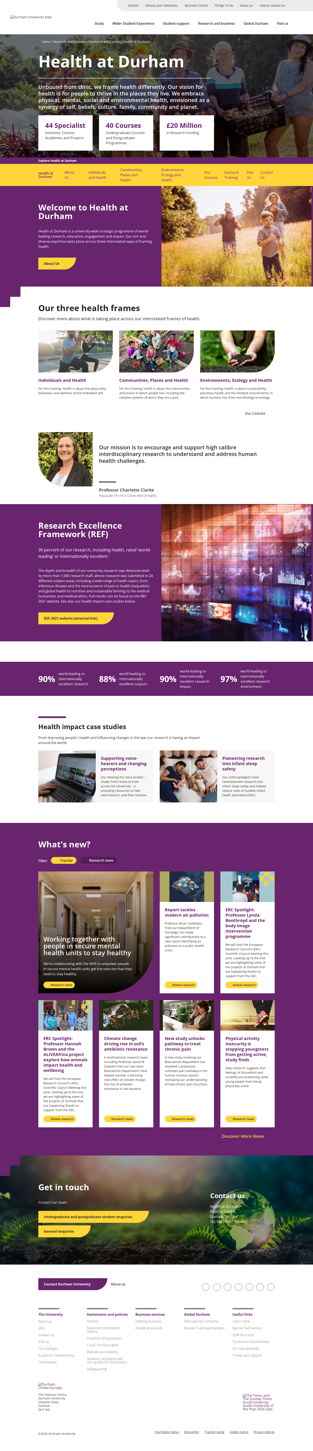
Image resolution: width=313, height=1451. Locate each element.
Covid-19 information (103, 1345)
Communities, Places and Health (131, 174)
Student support (176, 23)
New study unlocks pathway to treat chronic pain (185, 1044)
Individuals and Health (97, 175)
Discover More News (243, 1136)
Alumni (133, 5)
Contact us (46, 1335)
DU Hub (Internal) (246, 1348)
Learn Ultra (241, 1321)
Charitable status (167, 1432)
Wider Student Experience (133, 23)
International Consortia (201, 1321)
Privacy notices (264, 1432)
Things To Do (224, 5)
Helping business (148, 1321)
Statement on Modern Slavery (103, 1330)
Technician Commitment (251, 1341)
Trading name (214, 1432)
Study (99, 23)
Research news (100, 860)
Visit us (282, 23)
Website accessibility (102, 1352)
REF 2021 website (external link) (71, 618)
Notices (92, 1321)
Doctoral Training (231, 175)
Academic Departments (56, 1355)
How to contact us (272, 5)
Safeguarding (97, 1369)
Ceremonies (47, 1362)
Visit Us (250, 175)
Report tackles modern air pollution (187, 912)
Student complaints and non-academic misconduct (107, 1360)
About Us (69, 175)
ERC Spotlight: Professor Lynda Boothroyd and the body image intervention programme (245, 923)
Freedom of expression (104, 1338)
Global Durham (256, 23)
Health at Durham (136, 42)
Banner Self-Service (247, 1328)
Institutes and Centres (105, 42)
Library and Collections (161, 5)
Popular (66, 860)
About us (246, 5)
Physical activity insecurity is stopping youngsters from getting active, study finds (246, 1049)
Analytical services (149, 1328)
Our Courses (211, 175)
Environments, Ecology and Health (173, 174)
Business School (196, 5)
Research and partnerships (204, 1328)
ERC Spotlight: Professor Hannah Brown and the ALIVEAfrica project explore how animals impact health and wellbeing (65, 1054)
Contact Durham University (68, 1284)
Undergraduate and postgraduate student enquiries (88, 1216)
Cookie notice (239, 1432)
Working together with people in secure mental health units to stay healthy (87, 946)
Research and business (216, 23)
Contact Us (266, 175)
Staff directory (243, 1335)
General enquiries (59, 1231)
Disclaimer (191, 1432)
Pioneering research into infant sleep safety (243, 764)
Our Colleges (48, 1348)
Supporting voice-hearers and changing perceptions (123, 764)
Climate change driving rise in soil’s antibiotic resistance (126, 1044)
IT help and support (247, 1355)
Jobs (41, 1328)
